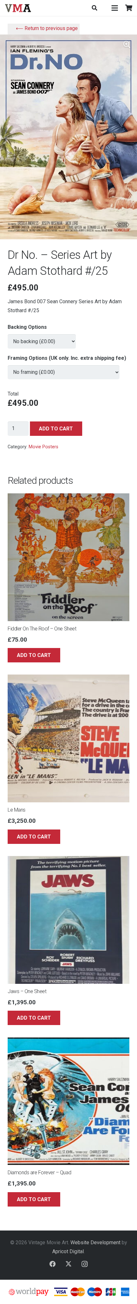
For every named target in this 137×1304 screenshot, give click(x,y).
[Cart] (129, 8)
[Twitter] (68, 1264)
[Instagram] (84, 1264)
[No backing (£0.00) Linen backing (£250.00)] (42, 339)
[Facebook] (53, 1264)
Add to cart (56, 429)
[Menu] (114, 8)
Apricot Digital (68, 1251)
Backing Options (27, 327)
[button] (94, 8)
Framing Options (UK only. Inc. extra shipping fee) (67, 358)
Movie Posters (43, 447)
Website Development (95, 1242)
